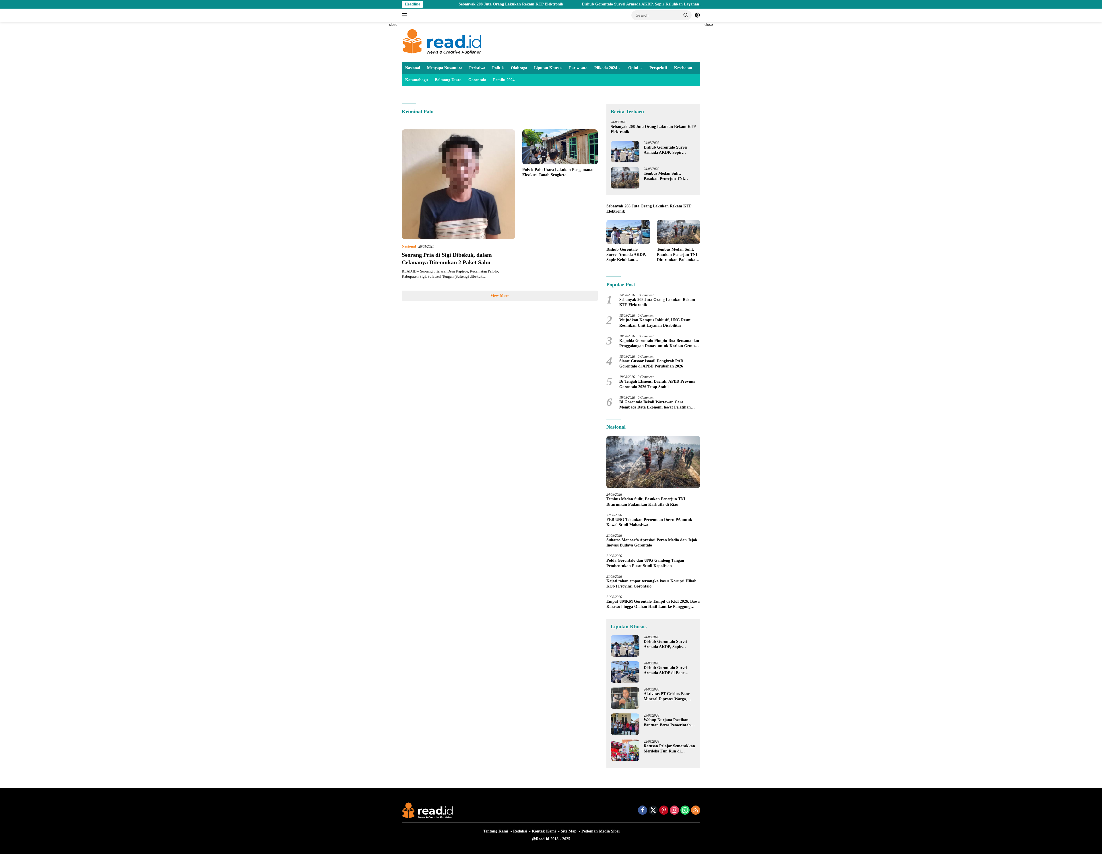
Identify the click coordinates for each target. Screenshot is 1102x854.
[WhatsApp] (685, 811)
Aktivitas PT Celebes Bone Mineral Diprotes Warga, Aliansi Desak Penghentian (667, 697)
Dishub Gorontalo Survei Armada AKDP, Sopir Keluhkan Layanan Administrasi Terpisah (610, 4)
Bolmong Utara (448, 80)
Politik (498, 68)
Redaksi (520, 831)
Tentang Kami (495, 831)
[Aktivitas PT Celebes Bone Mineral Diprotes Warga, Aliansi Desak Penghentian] (625, 698)
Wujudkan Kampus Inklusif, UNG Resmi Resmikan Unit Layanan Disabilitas (655, 322)
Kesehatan (683, 68)
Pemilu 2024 (504, 80)
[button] (686, 15)
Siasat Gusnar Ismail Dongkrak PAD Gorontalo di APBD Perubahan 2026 (651, 363)
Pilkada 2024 (605, 68)
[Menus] (406, 15)
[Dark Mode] (697, 15)
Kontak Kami (544, 831)
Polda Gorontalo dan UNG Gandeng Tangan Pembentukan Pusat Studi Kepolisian (645, 563)
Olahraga (519, 68)
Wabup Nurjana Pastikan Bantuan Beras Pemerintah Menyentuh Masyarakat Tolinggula (667, 723)
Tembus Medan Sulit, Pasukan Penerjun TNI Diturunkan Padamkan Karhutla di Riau (664, 176)
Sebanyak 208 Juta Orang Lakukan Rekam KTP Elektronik (461, 4)
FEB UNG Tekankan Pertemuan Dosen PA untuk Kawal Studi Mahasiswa (649, 522)
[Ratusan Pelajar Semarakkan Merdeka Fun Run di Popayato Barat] (625, 750)
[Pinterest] (663, 811)
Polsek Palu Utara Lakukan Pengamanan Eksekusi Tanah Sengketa (558, 172)
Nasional (412, 68)
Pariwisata (578, 68)
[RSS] (695, 811)
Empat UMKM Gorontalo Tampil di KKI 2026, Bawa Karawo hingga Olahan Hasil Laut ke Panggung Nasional (653, 604)
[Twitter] (653, 811)
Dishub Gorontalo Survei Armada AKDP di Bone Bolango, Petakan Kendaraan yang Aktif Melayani (669, 671)
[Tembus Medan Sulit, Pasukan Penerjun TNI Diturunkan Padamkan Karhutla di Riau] (625, 177)
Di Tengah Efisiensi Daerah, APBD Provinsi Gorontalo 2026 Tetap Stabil (657, 384)
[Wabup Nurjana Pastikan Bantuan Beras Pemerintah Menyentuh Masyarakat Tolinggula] (625, 724)
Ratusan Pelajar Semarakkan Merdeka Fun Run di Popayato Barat (669, 749)
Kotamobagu (416, 80)
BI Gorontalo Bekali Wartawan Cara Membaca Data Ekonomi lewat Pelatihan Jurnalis (655, 405)
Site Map (569, 831)
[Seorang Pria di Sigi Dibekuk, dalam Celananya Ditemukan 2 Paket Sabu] (458, 184)
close (393, 25)
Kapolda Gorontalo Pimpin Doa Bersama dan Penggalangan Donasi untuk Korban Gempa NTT (659, 344)
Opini (633, 68)
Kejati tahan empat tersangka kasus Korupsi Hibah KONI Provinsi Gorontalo (651, 583)
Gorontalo (477, 80)
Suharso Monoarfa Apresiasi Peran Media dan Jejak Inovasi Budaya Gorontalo (651, 542)
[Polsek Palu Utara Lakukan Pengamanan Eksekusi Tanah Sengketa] (560, 146)
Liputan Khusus (548, 68)
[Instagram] (674, 811)
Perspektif (658, 68)
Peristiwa (477, 68)
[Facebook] (642, 811)
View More (499, 295)
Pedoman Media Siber (600, 831)
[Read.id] (442, 41)
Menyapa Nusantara (444, 68)
